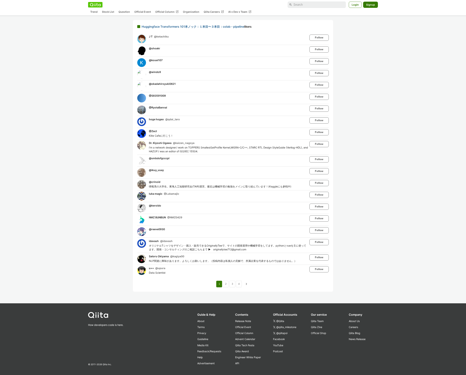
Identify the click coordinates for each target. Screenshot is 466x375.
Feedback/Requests (209, 351)
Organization (191, 11)
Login (355, 4)
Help (200, 357)
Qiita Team (317, 321)
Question (124, 11)
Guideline (202, 339)
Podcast (278, 351)
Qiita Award (242, 351)
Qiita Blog (354, 333)
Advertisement (206, 363)
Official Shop (318, 333)
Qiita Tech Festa (244, 345)
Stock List (108, 11)
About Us (354, 321)
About (200, 321)
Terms (201, 327)
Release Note (243, 321)
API (237, 363)
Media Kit (202, 345)
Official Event (142, 11)
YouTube (278, 345)
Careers (353, 327)
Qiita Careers (214, 12)
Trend (94, 11)
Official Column (167, 12)
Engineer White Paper (248, 357)
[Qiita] (95, 4)
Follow (319, 37)
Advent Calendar (245, 339)
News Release (357, 339)
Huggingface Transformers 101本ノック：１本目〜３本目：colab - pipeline (193, 26)
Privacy (201, 333)
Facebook (279, 339)
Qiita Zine (316, 327)
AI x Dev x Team (239, 12)
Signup (370, 4)
